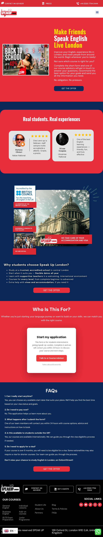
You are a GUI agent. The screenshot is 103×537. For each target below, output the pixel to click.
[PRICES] (44, 3)
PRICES (49, 3)
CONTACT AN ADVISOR (14, 3)
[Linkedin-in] (81, 505)
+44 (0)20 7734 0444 (89, 3)
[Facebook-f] (100, 505)
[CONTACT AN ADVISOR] (2, 3)
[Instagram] (95, 505)
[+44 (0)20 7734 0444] (78, 3)
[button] (97, 12)
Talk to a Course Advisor (51, 358)
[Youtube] (86, 505)
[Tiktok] (90, 505)
